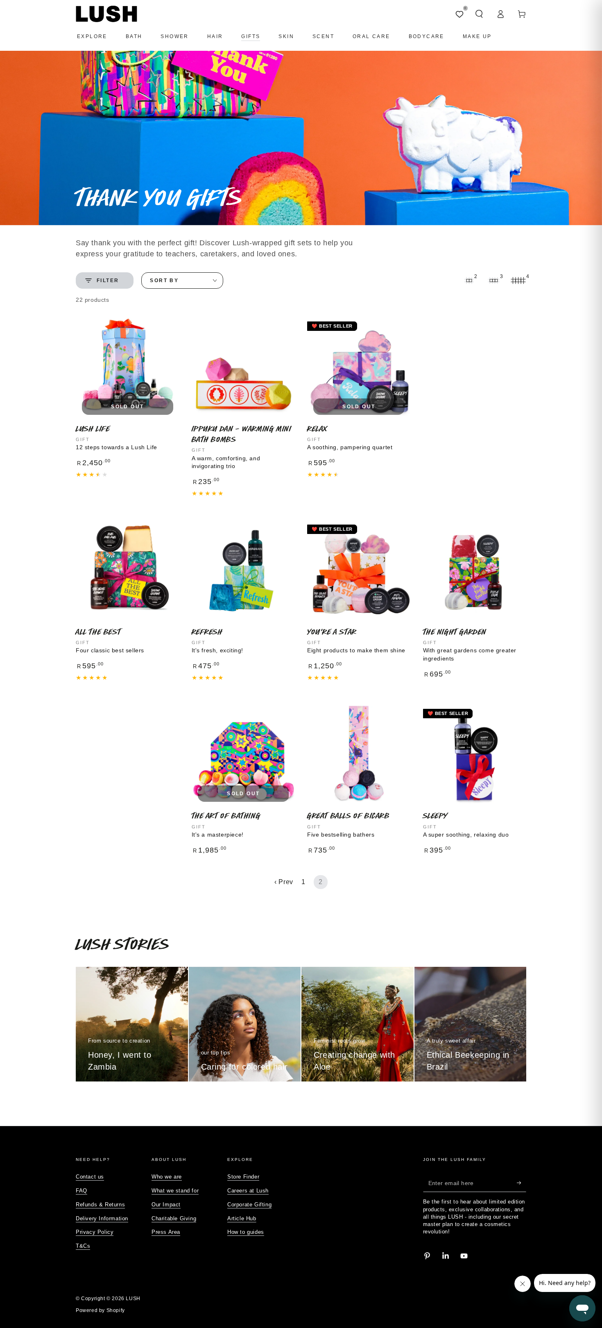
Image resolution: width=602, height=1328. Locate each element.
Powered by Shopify (100, 1310)
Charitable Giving (174, 1218)
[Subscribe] (521, 1183)
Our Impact (166, 1204)
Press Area (166, 1232)
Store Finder (243, 1177)
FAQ (81, 1191)
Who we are (167, 1177)
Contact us (90, 1177)
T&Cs (83, 1246)
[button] (479, 14)
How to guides (245, 1232)
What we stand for (175, 1191)
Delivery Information (102, 1218)
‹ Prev (283, 881)
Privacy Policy (94, 1232)
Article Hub (241, 1218)
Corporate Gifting (249, 1204)
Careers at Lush (248, 1191)
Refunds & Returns (100, 1204)
